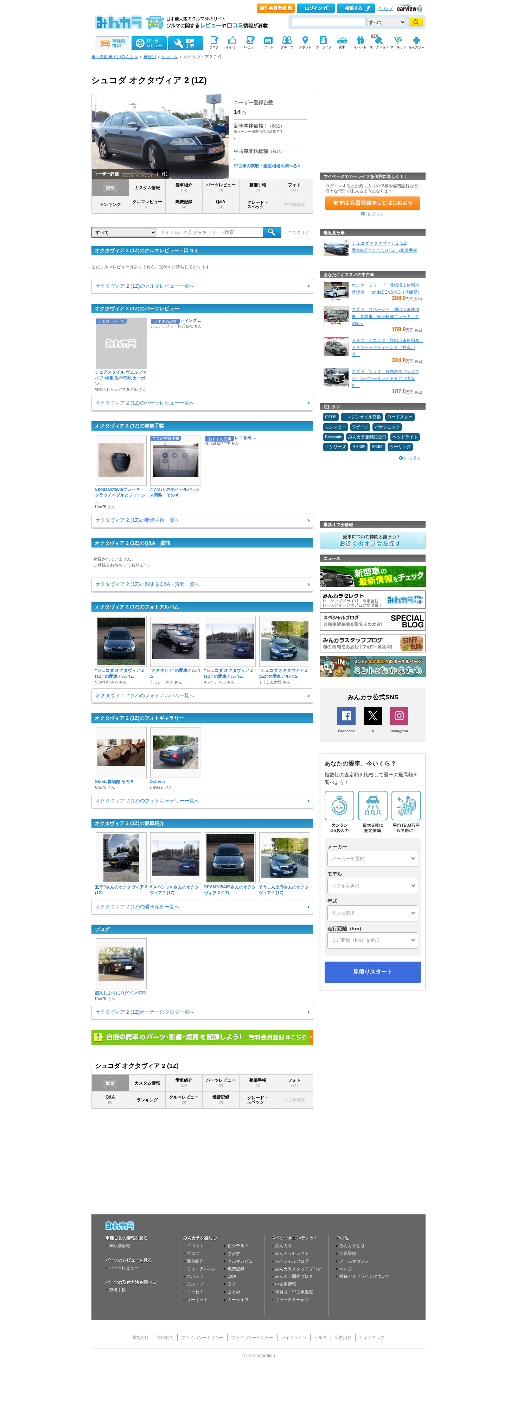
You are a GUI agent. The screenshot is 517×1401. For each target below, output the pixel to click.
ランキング (110, 204)
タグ (232, 1284)
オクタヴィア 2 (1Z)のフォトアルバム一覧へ (144, 695)
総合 (110, 187)
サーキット (197, 1299)
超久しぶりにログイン (116, 992)
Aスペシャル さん (219, 682)
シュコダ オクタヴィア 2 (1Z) (379, 243)
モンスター (335, 427)
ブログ (102, 929)
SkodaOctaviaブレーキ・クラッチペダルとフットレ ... (120, 495)
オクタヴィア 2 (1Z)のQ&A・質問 (132, 543)
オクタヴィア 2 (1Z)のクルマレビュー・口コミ (147, 250)
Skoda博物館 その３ (114, 781)
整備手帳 (257, 187)
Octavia (157, 781)
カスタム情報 (147, 187)
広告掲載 (342, 1337)
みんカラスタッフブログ (298, 1268)
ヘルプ (385, 8)
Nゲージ (360, 427)
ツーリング (400, 446)
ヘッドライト (405, 436)
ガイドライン (293, 1337)
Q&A (220, 204)
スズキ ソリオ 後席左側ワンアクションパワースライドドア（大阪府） (385, 378)
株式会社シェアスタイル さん (120, 389)
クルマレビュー (147, 204)
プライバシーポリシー (202, 1337)
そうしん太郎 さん (274, 682)
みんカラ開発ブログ (294, 1276)
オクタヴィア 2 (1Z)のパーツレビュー (137, 308)
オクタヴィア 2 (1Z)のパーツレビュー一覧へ (144, 403)
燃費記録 (183, 204)
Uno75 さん (105, 507)
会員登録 (347, 1253)
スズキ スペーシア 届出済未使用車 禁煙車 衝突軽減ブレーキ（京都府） (385, 316)
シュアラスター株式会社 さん (176, 326)
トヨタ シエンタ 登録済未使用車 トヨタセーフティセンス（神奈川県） (387, 347)
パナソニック (387, 427)
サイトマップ (371, 1337)
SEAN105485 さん (111, 682)
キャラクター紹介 (292, 1299)
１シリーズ (335, 446)
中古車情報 (285, 1284)
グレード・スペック (257, 204)
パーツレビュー (221, 187)
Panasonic (333, 436)
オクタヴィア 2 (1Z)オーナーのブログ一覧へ (144, 1012)
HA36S (358, 446)
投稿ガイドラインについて (364, 1276)
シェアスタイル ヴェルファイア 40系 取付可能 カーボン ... (121, 378)
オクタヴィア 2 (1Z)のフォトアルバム (137, 606)
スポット (195, 1276)
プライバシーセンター (252, 1337)
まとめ (234, 1291)
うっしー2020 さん (165, 682)
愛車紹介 (183, 187)
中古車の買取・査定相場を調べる (265, 165)
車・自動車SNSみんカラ (114, 56)
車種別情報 (119, 1245)
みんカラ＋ (285, 1245)
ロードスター (400, 416)
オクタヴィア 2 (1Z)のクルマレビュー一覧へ (144, 286)
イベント (195, 1245)
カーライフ (238, 1299)
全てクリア (298, 232)
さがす (234, 1253)
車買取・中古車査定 (294, 1291)
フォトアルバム (201, 1268)
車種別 (149, 56)
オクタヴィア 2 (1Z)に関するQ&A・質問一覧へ (147, 584)
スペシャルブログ (292, 1261)
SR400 (377, 446)
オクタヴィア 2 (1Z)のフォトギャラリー (139, 718)
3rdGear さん (161, 787)
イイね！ (195, 1291)
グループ (195, 1284)
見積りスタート (372, 972)
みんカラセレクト (292, 1253)
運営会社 (140, 1337)
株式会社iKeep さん (222, 443)
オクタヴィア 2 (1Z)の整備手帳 (129, 426)
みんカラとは (352, 1245)
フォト (294, 187)
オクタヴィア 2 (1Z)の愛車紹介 (129, 823)
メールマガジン (354, 1261)
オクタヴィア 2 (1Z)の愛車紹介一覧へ (137, 906)
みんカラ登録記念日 (367, 436)
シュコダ (169, 56)
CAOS (331, 416)
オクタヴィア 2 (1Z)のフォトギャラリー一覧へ (147, 800)
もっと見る (411, 458)
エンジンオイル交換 (362, 416)
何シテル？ (238, 1245)
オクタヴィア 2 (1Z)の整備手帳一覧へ (137, 520)
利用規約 (165, 1337)
